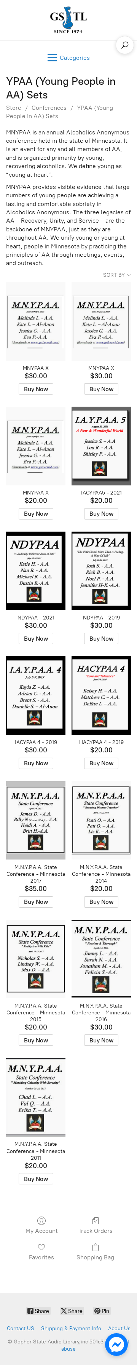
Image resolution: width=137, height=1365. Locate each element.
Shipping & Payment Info (71, 1328)
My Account (41, 1230)
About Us (119, 1328)
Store (13, 107)
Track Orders (95, 1230)
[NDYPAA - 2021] (35, 571)
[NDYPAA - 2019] (101, 571)
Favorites (41, 1257)
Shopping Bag (95, 1257)
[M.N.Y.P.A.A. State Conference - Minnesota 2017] (35, 820)
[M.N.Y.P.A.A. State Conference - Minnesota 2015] (35, 959)
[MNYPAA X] (35, 321)
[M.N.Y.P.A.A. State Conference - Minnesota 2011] (35, 1097)
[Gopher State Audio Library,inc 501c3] (68, 20)
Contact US (20, 1328)
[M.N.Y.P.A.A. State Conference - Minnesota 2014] (101, 820)
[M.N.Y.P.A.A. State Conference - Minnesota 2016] (101, 959)
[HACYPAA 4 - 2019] (101, 695)
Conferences (49, 107)
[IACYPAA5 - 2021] (101, 446)
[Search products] (124, 45)
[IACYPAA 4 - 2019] (35, 695)
